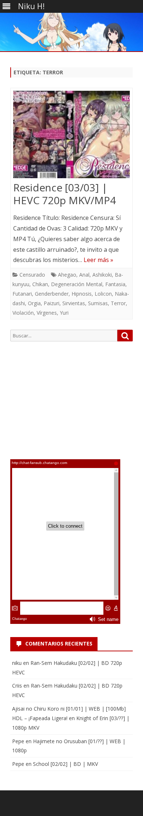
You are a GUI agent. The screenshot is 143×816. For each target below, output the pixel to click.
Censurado (32, 274)
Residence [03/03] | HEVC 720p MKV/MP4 (64, 193)
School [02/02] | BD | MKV (65, 763)
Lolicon (103, 293)
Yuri (64, 312)
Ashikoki (102, 274)
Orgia (34, 303)
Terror (118, 303)
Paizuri (51, 303)
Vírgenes (47, 312)
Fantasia (115, 284)
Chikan (40, 284)
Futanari (22, 293)
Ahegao (67, 274)
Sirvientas (73, 303)
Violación (23, 312)
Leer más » (98, 260)
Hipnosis (82, 293)
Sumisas (98, 303)
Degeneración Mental (76, 284)
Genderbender (52, 293)
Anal (84, 274)
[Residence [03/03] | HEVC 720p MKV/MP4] (71, 136)
